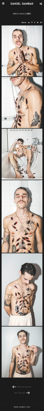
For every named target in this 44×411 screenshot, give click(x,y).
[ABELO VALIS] (22, 51)
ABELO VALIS (19, 13)
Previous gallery (24, 387)
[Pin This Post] (32, 22)
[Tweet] (38, 22)
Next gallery (19, 393)
